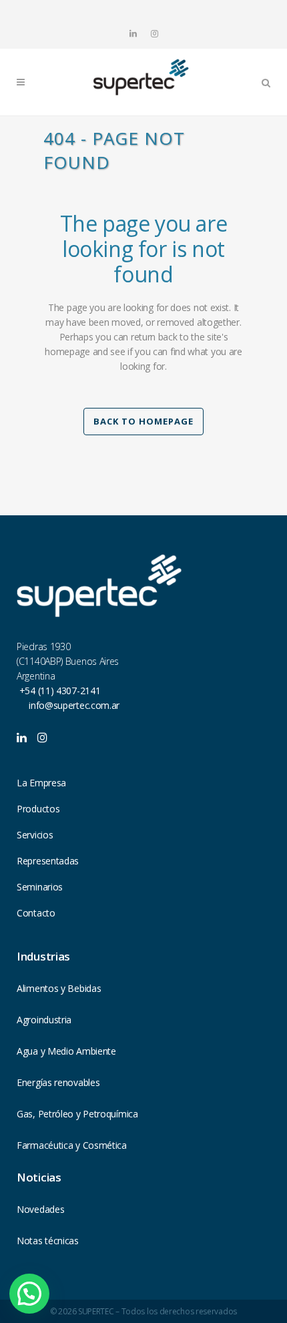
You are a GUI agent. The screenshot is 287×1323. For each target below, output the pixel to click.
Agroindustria (44, 1019)
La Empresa (41, 782)
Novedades (40, 1209)
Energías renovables (58, 1082)
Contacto (36, 912)
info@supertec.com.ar (74, 705)
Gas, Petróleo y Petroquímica (77, 1113)
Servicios (35, 834)
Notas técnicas (48, 1240)
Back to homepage (143, 421)
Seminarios (40, 886)
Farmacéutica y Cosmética (72, 1145)
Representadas (48, 860)
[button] (29, 1294)
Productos (38, 808)
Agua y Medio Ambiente (66, 1051)
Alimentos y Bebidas (59, 988)
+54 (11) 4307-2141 (58, 690)
